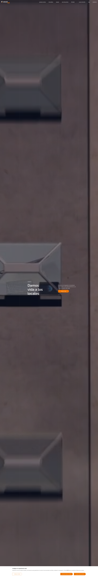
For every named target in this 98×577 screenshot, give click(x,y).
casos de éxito (82, 2)
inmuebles (51, 2)
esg (89, 2)
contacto (95, 2)
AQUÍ (67, 570)
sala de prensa (65, 2)
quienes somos (42, 2)
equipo (57, 2)
